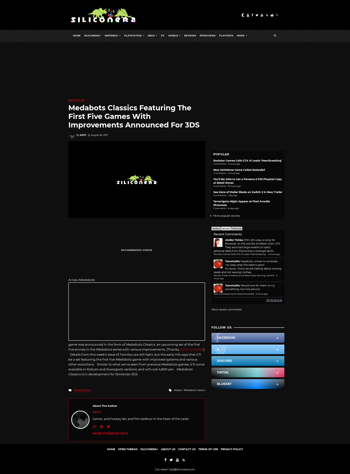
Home (77, 35)
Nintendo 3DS (76, 100)
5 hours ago (262, 294)
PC (163, 35)
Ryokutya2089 (191, 349)
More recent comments (226, 309)
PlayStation (132, 35)
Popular (236, 229)
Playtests (226, 35)
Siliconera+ (92, 35)
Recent (226, 229)
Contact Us (187, 449)
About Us (168, 449)
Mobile (173, 35)
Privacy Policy (232, 449)
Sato (83, 135)
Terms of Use (208, 449)
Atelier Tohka (234, 240)
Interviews (207, 35)
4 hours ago (274, 254)
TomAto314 (232, 261)
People (216, 229)
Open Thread (128, 449)
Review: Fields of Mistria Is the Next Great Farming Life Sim (244, 275)
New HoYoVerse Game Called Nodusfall (239, 170)
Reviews (190, 35)
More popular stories (226, 215)
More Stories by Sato (110, 433)
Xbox (151, 35)
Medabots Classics (195, 390)
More (240, 35)
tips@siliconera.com (182, 469)
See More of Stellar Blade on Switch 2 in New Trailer (247, 192)
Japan (179, 390)
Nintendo (111, 35)
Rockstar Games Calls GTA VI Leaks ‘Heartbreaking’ (247, 160)
